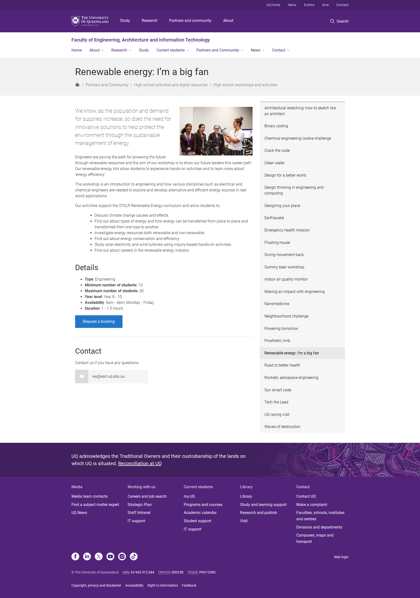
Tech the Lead (276, 402)
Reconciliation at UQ (140, 463)
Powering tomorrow (281, 328)
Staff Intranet (139, 512)
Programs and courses (203, 504)
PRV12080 (207, 572)
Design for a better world (285, 175)
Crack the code (277, 150)
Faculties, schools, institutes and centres (320, 515)
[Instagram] (122, 557)
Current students (171, 50)
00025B (178, 572)
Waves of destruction (282, 426)
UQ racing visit (276, 414)
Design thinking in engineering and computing (294, 190)
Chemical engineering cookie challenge (297, 138)
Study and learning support (263, 504)
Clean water (274, 163)
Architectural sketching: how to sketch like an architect (300, 111)
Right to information (163, 585)
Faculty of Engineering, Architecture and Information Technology (140, 40)
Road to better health (282, 365)
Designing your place (282, 205)
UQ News (79, 512)
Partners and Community (217, 50)
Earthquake (274, 217)
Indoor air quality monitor (286, 279)
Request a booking (99, 321)
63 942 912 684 (142, 572)
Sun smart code (277, 390)
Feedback (189, 585)
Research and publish (258, 512)
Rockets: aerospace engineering (291, 377)
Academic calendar (200, 512)
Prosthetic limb (277, 340)
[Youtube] (110, 557)
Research (150, 20)
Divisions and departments (319, 527)
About (228, 20)
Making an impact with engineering (294, 291)
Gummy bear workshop (284, 267)
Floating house (277, 242)
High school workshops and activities (245, 85)
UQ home (273, 5)
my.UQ (189, 496)
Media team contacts (89, 496)
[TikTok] (134, 557)
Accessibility (134, 585)
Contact (342, 5)
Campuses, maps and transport (314, 538)
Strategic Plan (140, 504)
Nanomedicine (276, 303)
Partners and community (190, 20)
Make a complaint (311, 504)
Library (246, 496)
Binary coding (276, 126)
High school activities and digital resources (171, 85)
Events (309, 5)
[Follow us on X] (99, 557)
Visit (244, 521)
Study (125, 20)
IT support (136, 521)
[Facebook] (75, 557)
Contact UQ (306, 496)
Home (76, 50)
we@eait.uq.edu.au (108, 376)
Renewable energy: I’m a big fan (291, 353)
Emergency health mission (287, 230)
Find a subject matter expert (95, 504)
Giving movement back (284, 254)
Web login (341, 557)
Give (325, 5)
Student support (197, 521)
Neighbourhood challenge (286, 316)
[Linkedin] (87, 557)
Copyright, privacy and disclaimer (96, 585)
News (292, 5)
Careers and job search (147, 496)
